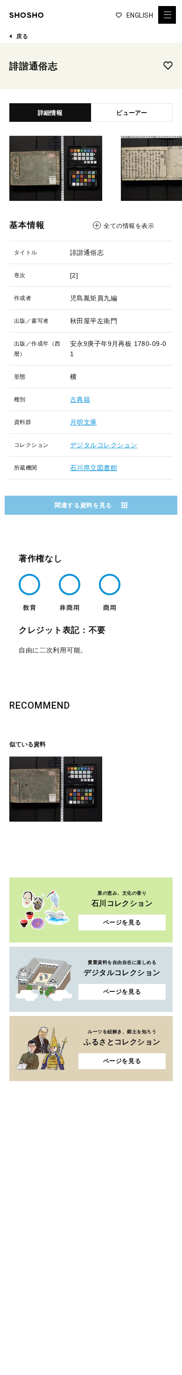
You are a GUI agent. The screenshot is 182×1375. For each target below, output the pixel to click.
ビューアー (131, 112)
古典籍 (80, 399)
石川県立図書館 (93, 468)
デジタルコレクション (103, 445)
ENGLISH (139, 15)
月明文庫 (83, 422)
